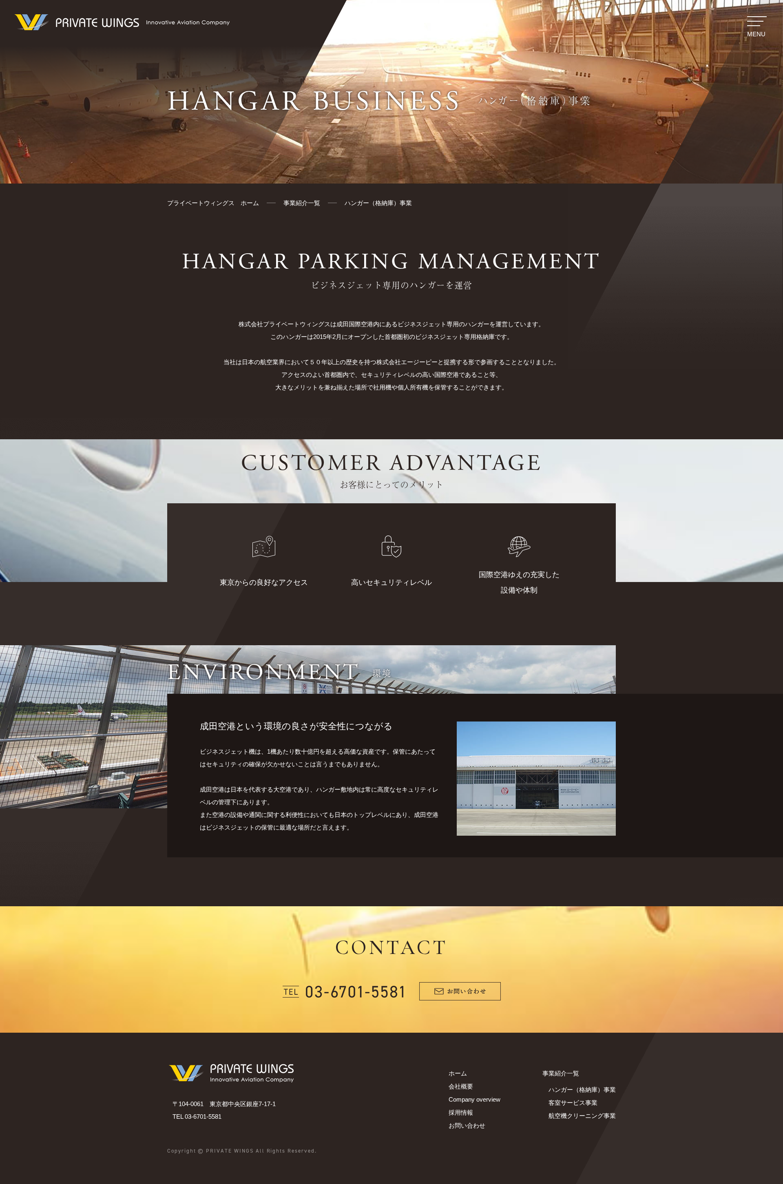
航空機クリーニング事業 (582, 1115)
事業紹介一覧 (560, 1073)
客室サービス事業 (573, 1102)
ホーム (458, 1073)
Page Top (757, 1156)
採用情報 (461, 1112)
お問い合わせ (467, 1125)
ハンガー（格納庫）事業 (582, 1089)
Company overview (474, 1099)
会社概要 (461, 1086)
